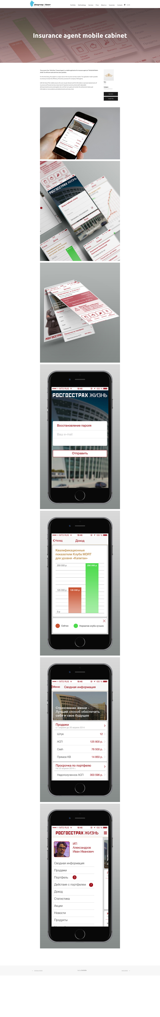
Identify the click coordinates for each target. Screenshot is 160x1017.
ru (127, 5)
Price (97, 5)
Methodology (82, 5)
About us (103, 5)
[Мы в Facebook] (125, 5)
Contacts (119, 5)
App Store (111, 93)
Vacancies (112, 5)
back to (82, 970)
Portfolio (73, 5)
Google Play (111, 98)
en (129, 5)
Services (90, 5)
